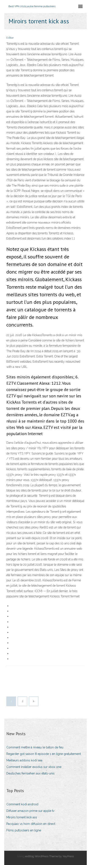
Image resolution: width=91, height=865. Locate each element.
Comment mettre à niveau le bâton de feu (34, 747)
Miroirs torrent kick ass (21, 817)
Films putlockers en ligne (23, 830)
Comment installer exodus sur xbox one (33, 767)
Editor (10, 37)
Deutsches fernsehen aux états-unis (30, 773)
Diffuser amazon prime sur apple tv (30, 810)
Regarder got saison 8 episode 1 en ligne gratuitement (43, 754)
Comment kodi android (22, 804)
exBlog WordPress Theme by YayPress (49, 856)
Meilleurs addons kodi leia (24, 760)
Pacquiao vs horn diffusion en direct (30, 824)
